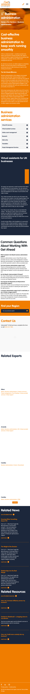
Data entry (5, 140)
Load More (15, 502)
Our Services (11, 22)
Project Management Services (10, 147)
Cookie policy (12, 687)
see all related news (6, 514)
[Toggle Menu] (27, 4)
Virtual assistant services (8, 129)
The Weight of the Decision (9, 546)
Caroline (3, 463)
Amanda (3, 427)
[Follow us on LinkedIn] (5, 684)
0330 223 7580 (9, 327)
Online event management (9, 132)
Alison (3, 389)
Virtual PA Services (7, 125)
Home (3, 22)
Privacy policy (4, 687)
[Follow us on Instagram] (9, 684)
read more (4, 538)
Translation (5, 143)
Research (4, 136)
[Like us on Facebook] (1, 684)
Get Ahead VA (8, 689)
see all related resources (7, 596)
